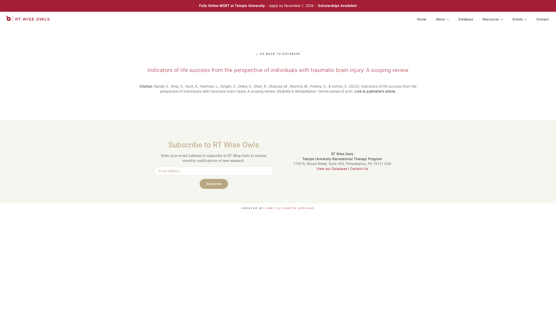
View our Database (331, 169)
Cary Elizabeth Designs (290, 208)
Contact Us (359, 169)
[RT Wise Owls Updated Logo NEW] (28, 17)
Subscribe (214, 184)
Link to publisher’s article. (375, 91)
